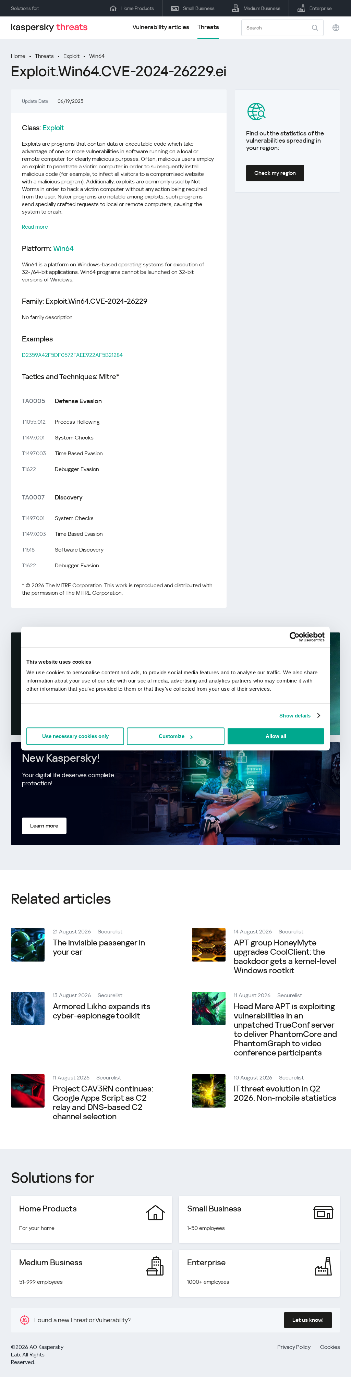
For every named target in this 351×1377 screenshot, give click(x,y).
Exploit (71, 56)
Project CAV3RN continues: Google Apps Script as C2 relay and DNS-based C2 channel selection (103, 1102)
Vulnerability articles (160, 27)
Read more (35, 227)
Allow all (276, 736)
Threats (208, 27)
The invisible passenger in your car (99, 947)
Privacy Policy (294, 1347)
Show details (295, 715)
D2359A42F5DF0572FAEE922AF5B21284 (72, 355)
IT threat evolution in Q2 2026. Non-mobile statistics (285, 1093)
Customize (171, 736)
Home (18, 56)
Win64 (97, 56)
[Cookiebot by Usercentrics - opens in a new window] (295, 637)
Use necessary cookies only (75, 736)
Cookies (330, 1347)
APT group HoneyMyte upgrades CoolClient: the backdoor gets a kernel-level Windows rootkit (285, 956)
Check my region (275, 173)
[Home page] (52, 27)
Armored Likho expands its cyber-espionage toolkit (101, 1011)
